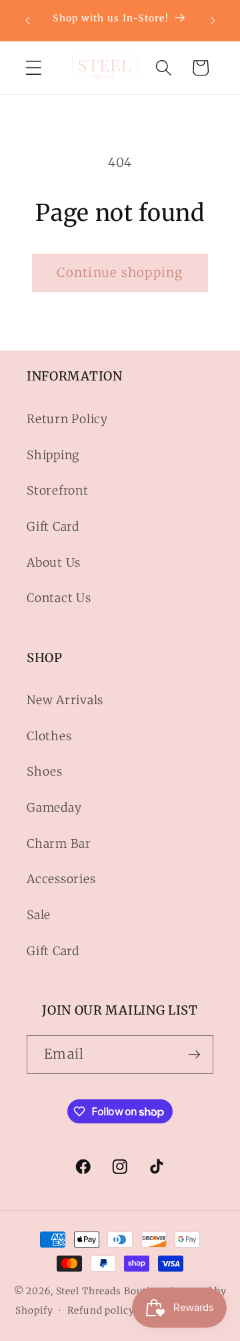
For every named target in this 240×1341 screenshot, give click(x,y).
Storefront (58, 490)
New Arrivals (65, 700)
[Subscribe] (194, 1054)
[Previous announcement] (27, 20)
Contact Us (59, 598)
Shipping (53, 455)
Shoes (45, 771)
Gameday (54, 807)
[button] (33, 67)
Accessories (61, 879)
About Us (54, 562)
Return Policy (67, 419)
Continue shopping (120, 272)
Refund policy (100, 1310)
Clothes (49, 736)
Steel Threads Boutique (112, 1291)
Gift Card (53, 526)
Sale (39, 915)
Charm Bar (59, 843)
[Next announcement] (212, 20)
